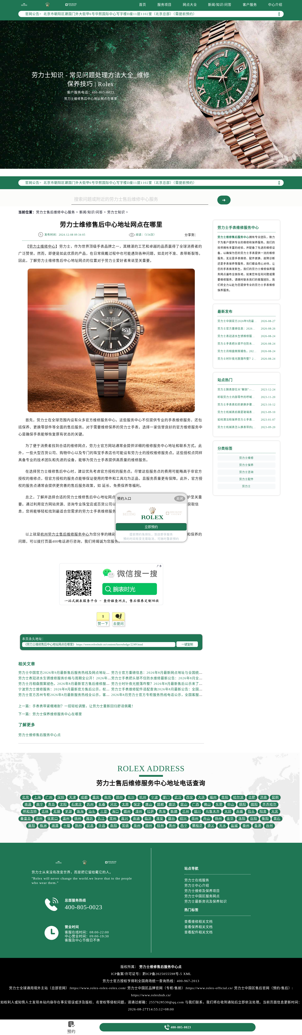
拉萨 (150, 811)
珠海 (80, 811)
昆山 (183, 804)
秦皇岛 (25, 818)
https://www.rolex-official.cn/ (209, 988)
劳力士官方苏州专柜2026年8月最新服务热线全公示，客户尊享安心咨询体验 (78, 695)
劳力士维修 (246, 458)
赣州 (127, 811)
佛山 (207, 804)
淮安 (159, 818)
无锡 (56, 811)
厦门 (166, 797)
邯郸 (160, 804)
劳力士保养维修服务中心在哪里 (57, 714)
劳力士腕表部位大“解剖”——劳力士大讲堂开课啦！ (237, 389)
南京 (107, 797)
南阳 (113, 825)
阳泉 (263, 811)
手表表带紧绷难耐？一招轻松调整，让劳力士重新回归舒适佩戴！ (83, 706)
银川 (197, 811)
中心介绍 (275, 4)
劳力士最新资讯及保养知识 (205, 901)
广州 (49, 797)
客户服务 (250, 4)
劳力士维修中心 (42, 246)
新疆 (174, 811)
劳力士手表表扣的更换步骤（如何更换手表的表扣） (237, 404)
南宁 (39, 804)
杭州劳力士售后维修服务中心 (64, 534)
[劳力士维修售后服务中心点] (24, 4)
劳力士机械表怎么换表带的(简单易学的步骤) (237, 427)
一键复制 (187, 644)
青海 (162, 811)
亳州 (195, 818)
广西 (195, 804)
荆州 (78, 825)
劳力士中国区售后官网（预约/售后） (263, 988)
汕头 (92, 811)
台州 (269, 825)
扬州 (218, 818)
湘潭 (55, 825)
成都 (84, 797)
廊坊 (172, 804)
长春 (101, 804)
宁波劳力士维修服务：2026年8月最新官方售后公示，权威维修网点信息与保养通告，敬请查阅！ (94, 689)
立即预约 (151, 527)
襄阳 (31, 825)
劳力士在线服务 (196, 880)
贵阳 (224, 797)
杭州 (142, 797)
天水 (222, 825)
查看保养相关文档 (198, 927)
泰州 (246, 825)
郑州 (119, 797)
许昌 (101, 825)
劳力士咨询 (246, 472)
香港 (257, 825)
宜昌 (90, 825)
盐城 (234, 825)
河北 (113, 804)
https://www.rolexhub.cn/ (151, 995)
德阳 (242, 804)
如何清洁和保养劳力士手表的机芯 (237, 419)
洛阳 (241, 818)
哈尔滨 (238, 797)
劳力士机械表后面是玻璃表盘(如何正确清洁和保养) (237, 412)
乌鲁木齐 (213, 811)
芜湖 (68, 811)
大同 (227, 811)
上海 (37, 797)
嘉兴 (124, 818)
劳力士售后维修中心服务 (55, 212)
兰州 (185, 811)
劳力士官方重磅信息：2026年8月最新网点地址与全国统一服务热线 (164, 672)
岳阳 (253, 818)
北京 (25, 797)
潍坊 (89, 818)
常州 (113, 818)
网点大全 (190, 4)
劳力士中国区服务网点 (202, 896)
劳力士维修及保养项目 (202, 891)
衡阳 (265, 818)
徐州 (77, 818)
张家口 (52, 818)
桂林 (160, 825)
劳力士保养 (246, 465)
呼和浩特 (30, 811)
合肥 (251, 797)
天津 (72, 797)
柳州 (148, 825)
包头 (251, 811)
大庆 (274, 811)
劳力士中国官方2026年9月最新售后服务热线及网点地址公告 (65, 672)
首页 (142, 4)
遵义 (210, 825)
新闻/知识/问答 (219, 4)
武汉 (178, 797)
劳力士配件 (246, 479)
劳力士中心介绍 (196, 885)
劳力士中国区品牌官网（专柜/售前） (156, 988)
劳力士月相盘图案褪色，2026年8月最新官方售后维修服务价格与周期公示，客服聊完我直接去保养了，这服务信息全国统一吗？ (237, 351)
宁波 (154, 797)
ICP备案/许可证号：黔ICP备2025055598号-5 (146, 974)
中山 (230, 804)
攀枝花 (197, 825)
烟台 (171, 818)
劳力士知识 (116, 212)
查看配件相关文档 (198, 932)
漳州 (138, 811)
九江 (101, 818)
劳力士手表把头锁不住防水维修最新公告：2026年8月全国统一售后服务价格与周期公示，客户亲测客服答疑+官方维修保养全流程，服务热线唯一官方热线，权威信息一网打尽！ (237, 343)
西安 (189, 797)
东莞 (219, 804)
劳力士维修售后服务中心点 (39, 735)
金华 (230, 818)
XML (187, 974)
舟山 (206, 818)
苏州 (90, 804)
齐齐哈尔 (269, 804)
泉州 (137, 825)
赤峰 (239, 811)
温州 (66, 818)
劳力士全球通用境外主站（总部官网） (39, 988)
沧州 (39, 818)
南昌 (28, 804)
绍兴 (183, 818)
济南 (263, 797)
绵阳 (254, 804)
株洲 (43, 825)
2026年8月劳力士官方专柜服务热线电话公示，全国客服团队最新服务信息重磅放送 (176, 695)
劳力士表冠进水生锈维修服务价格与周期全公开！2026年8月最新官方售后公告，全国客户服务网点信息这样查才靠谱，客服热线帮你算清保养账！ (237, 336)
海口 (115, 811)
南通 (136, 818)
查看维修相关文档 (198, 921)
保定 (137, 804)
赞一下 (103, 623)
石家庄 (76, 804)
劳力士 (246, 486)
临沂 (148, 818)
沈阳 (63, 804)
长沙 (131, 797)
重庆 (95, 797)
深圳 (60, 797)
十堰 (66, 825)
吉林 (45, 811)
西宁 (183, 825)
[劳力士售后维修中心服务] (151, 94)
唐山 (148, 804)
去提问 (118, 623)
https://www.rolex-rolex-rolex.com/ (98, 988)
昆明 (275, 797)
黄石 (277, 818)
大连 (201, 797)
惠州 (172, 825)
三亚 (103, 811)
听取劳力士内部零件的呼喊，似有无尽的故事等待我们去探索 (237, 397)
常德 (125, 825)
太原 (125, 804)
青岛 (51, 804)
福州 (213, 797)
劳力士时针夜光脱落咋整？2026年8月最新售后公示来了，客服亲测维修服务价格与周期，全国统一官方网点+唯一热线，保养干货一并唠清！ (237, 358)
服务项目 (164, 4)
